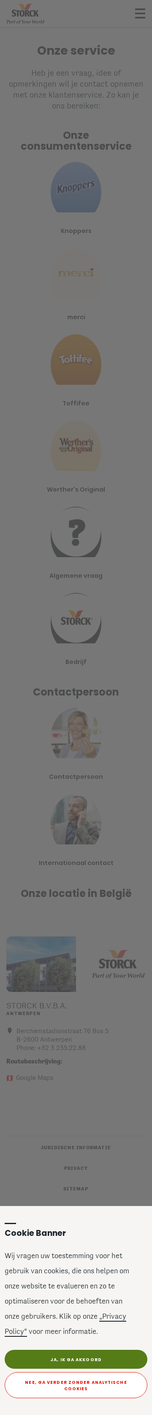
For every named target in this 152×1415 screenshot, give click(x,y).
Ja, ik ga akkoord (76, 1360)
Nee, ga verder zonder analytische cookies (76, 1385)
